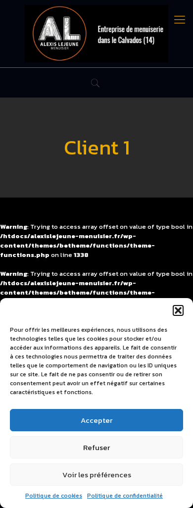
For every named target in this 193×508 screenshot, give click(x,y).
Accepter (96, 420)
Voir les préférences (96, 474)
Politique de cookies (53, 495)
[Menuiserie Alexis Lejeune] (96, 33)
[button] (178, 310)
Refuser (96, 447)
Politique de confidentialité (125, 495)
